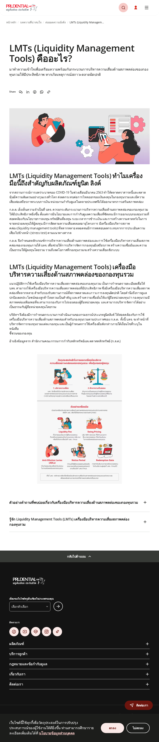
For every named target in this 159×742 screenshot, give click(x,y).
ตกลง (112, 728)
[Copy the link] (49, 92)
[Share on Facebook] (35, 92)
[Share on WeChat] (21, 92)
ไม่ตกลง (138, 728)
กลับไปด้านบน (76, 556)
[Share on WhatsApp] (42, 92)
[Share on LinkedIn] (28, 92)
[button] (136, 7)
